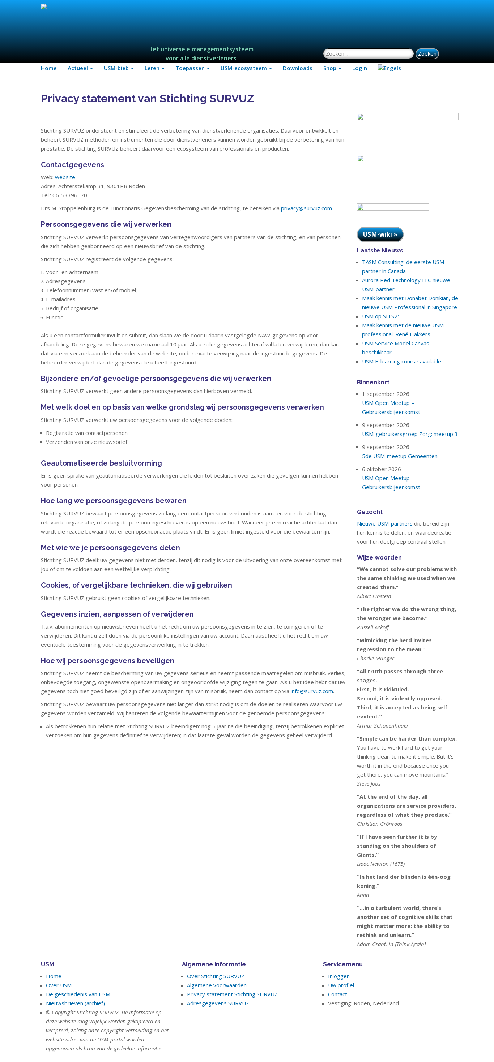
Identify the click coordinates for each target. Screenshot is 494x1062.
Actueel (78, 68)
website (65, 177)
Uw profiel (341, 985)
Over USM (59, 985)
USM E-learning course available (401, 361)
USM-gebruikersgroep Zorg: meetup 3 (410, 433)
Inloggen (339, 976)
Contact (337, 994)
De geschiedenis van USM (78, 994)
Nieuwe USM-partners (385, 523)
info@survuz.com (312, 691)
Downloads (297, 68)
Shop (330, 68)
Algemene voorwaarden (217, 985)
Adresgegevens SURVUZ (218, 1003)
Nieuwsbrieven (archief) (75, 1003)
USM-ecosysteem (244, 68)
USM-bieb (117, 68)
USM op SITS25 (381, 316)
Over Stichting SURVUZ (215, 976)
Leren (153, 68)
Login (359, 68)
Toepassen (190, 68)
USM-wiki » (380, 234)
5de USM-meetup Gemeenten (400, 455)
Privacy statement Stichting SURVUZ (232, 994)
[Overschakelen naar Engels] (389, 68)
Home (49, 68)
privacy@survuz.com (306, 208)
